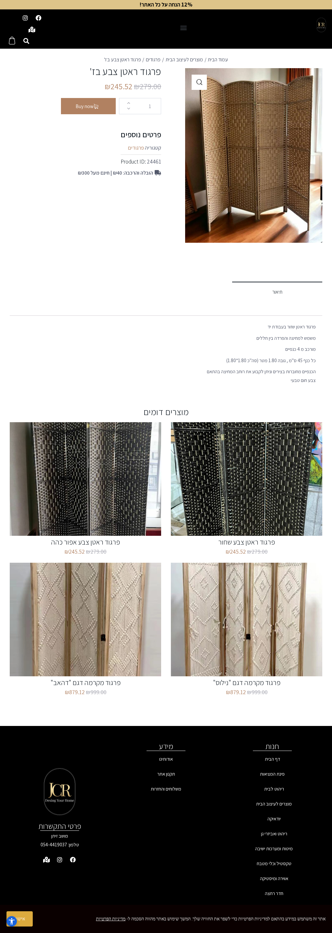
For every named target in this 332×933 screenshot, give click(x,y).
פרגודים (153, 59)
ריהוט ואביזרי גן (274, 833)
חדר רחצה (274, 893)
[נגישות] (11, 921)
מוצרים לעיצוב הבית (184, 59)
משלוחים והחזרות (166, 789)
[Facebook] (38, 18)
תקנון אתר (166, 774)
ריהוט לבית (274, 789)
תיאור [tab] (277, 291)
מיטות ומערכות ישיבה (274, 848)
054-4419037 (54, 844)
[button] (183, 27)
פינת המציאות (272, 774)
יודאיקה (274, 819)
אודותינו (166, 759)
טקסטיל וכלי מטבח (274, 863)
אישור (19, 918)
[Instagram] (25, 18)
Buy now (85, 106)
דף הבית (272, 759)
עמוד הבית (218, 59)
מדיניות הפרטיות (110, 918)
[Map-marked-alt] (32, 29)
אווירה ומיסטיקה (274, 878)
